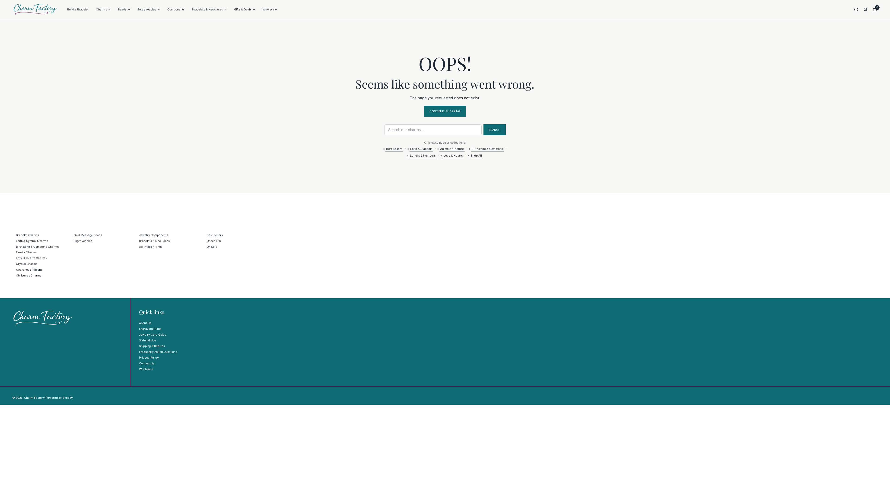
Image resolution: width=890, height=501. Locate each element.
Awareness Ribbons (29, 269)
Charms (101, 9)
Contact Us (146, 363)
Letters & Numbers (422, 155)
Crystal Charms (26, 264)
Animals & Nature (452, 149)
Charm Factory (34, 397)
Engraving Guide (150, 329)
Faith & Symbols (421, 149)
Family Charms (26, 252)
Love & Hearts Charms (31, 258)
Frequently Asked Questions (158, 351)
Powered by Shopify (59, 397)
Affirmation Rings (150, 246)
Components (175, 9)
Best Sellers (394, 149)
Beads (122, 9)
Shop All (476, 155)
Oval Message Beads (88, 235)
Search (494, 130)
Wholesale (270, 9)
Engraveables (147, 9)
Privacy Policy (149, 357)
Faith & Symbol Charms (32, 241)
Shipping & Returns (152, 346)
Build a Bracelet (78, 9)
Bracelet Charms (27, 235)
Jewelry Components (153, 235)
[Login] (865, 9)
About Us (145, 323)
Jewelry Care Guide (152, 334)
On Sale (212, 246)
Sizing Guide (147, 340)
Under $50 (214, 241)
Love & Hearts (453, 155)
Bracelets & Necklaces (207, 9)
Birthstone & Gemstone (487, 149)
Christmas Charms (28, 275)
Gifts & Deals (242, 9)
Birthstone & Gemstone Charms (37, 246)
